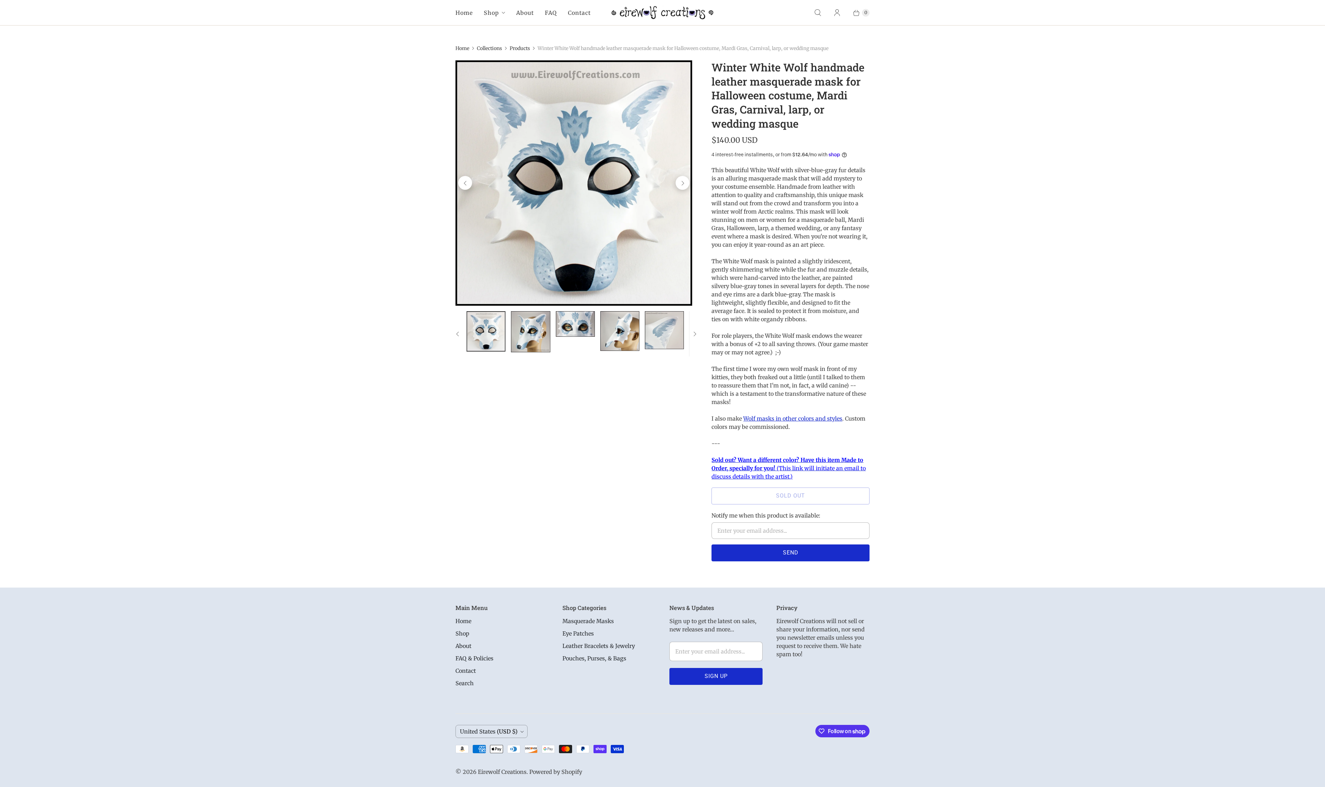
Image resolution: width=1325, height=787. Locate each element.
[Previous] (465, 183)
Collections (489, 48)
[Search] (817, 12)
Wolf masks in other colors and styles (792, 418)
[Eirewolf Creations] (662, 13)
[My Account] (837, 12)
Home (464, 12)
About (525, 12)
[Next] (682, 183)
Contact (579, 12)
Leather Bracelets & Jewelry (598, 645)
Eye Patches (578, 633)
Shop (491, 12)
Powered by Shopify (555, 771)
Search (464, 683)
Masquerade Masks (588, 621)
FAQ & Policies (474, 658)
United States (489, 731)
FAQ (551, 12)
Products (520, 48)
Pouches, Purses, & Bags (594, 658)
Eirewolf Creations (502, 771)
